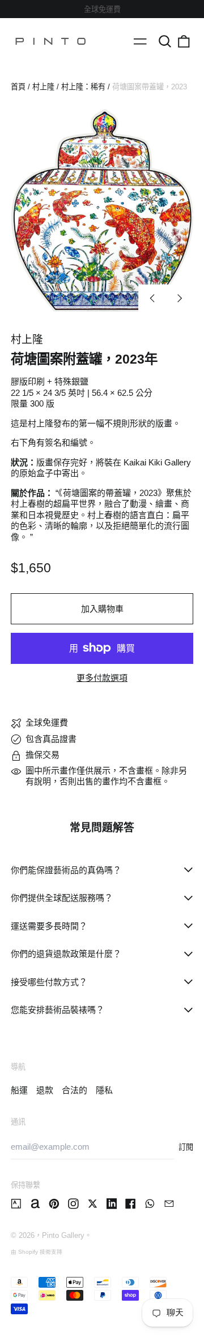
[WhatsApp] (149, 1203)
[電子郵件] (169, 1203)
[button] (165, 41)
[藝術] (16, 1203)
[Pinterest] (54, 1203)
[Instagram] (73, 1203)
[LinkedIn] (112, 1203)
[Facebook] (130, 1203)
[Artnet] (35, 1203)
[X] (92, 1203)
